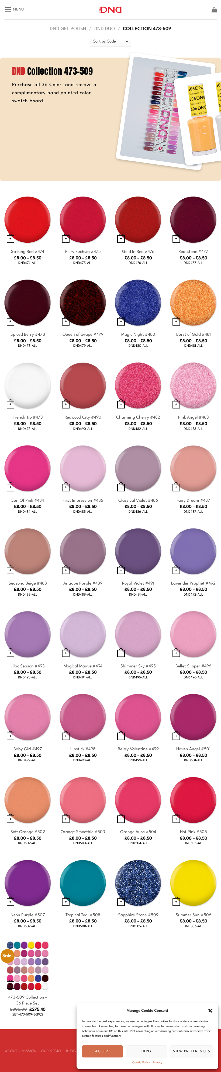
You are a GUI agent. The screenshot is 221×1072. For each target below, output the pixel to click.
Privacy (158, 1062)
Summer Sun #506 (193, 915)
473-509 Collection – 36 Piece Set (27, 1000)
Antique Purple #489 (82, 583)
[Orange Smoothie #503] (83, 800)
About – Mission (21, 1051)
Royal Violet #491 (138, 583)
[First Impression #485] (83, 468)
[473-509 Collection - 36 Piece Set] (28, 966)
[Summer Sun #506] (193, 883)
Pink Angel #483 (193, 417)
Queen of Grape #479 (83, 334)
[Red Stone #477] (193, 220)
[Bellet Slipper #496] (193, 634)
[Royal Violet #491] (138, 551)
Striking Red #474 (27, 252)
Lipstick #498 (82, 749)
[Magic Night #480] (138, 303)
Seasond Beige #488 (28, 583)
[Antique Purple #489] (83, 551)
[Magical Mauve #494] (83, 634)
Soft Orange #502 (28, 832)
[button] (210, 1010)
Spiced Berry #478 (28, 334)
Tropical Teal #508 (82, 915)
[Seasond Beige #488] (28, 551)
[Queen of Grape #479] (83, 303)
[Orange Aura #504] (138, 800)
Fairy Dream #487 (193, 500)
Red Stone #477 (193, 252)
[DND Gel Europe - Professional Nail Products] (110, 9)
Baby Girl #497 (27, 749)
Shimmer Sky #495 (138, 666)
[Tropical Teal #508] (83, 883)
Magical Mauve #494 (83, 666)
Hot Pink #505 (193, 832)
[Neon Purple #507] (28, 883)
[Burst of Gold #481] (193, 303)
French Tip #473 (28, 417)
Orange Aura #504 (138, 832)
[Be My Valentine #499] (138, 717)
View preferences (191, 1051)
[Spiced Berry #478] (28, 303)
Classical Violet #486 (138, 500)
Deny (146, 1051)
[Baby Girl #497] (28, 717)
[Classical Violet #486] (138, 468)
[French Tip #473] (28, 386)
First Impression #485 (83, 500)
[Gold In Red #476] (138, 220)
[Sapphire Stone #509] (138, 883)
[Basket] (214, 10)
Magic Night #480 (138, 334)
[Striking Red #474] (28, 220)
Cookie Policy (141, 1062)
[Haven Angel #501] (193, 717)
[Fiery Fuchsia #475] (83, 220)
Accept (102, 1051)
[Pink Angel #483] (193, 386)
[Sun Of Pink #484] (28, 468)
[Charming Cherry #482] (138, 386)
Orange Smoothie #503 (83, 832)
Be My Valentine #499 (138, 749)
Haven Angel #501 (193, 749)
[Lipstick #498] (83, 717)
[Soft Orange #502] (28, 800)
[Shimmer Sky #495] (138, 634)
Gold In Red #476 (138, 252)
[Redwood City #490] (83, 386)
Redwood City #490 (82, 417)
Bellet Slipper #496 (193, 666)
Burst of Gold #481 (193, 334)
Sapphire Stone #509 (138, 915)
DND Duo (104, 29)
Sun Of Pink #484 (27, 500)
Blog (71, 1051)
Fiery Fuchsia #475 (83, 252)
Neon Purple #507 (28, 915)
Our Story (51, 1051)
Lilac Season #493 (28, 666)
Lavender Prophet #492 (193, 583)
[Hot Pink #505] (193, 800)
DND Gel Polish (68, 29)
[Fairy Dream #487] (193, 468)
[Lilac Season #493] (28, 634)
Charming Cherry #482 (138, 417)
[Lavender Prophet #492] (193, 551)
